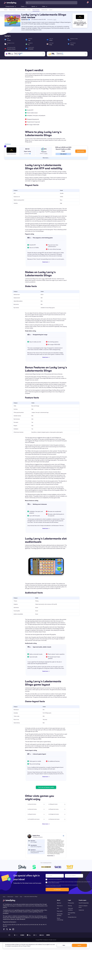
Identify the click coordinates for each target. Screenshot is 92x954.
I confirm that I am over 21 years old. (55, 879)
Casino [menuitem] (23, 6)
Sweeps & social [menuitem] (10, 6)
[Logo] (10, 3)
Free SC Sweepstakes (84, 903)
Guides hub (81, 910)
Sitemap (70, 905)
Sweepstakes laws (72, 917)
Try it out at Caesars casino (46, 787)
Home (4, 896)
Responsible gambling (60, 914)
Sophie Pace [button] (24, 19)
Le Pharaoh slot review (53, 809)
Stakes (29, 9)
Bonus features (36, 9)
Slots (21, 896)
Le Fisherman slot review (53, 819)
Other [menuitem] (43, 6)
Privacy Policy (26, 946)
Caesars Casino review (11, 153)
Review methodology (60, 919)
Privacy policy (71, 903)
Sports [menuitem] (33, 6)
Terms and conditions (70, 909)
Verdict (5, 9)
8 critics (45, 153)
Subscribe (58, 889)
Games (16, 896)
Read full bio (50, 855)
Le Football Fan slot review (34, 819)
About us (59, 903)
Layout (50, 9)
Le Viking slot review (53, 804)
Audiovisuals (44, 9)
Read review (80, 151)
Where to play (12, 9)
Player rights (59, 911)
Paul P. (54, 19)
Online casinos (10, 896)
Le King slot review (32, 814)
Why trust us (60, 905)
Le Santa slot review (32, 809)
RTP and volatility (21, 9)
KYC (58, 908)
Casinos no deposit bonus (83, 906)
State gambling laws (71, 913)
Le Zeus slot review (32, 804)
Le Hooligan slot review (53, 814)
